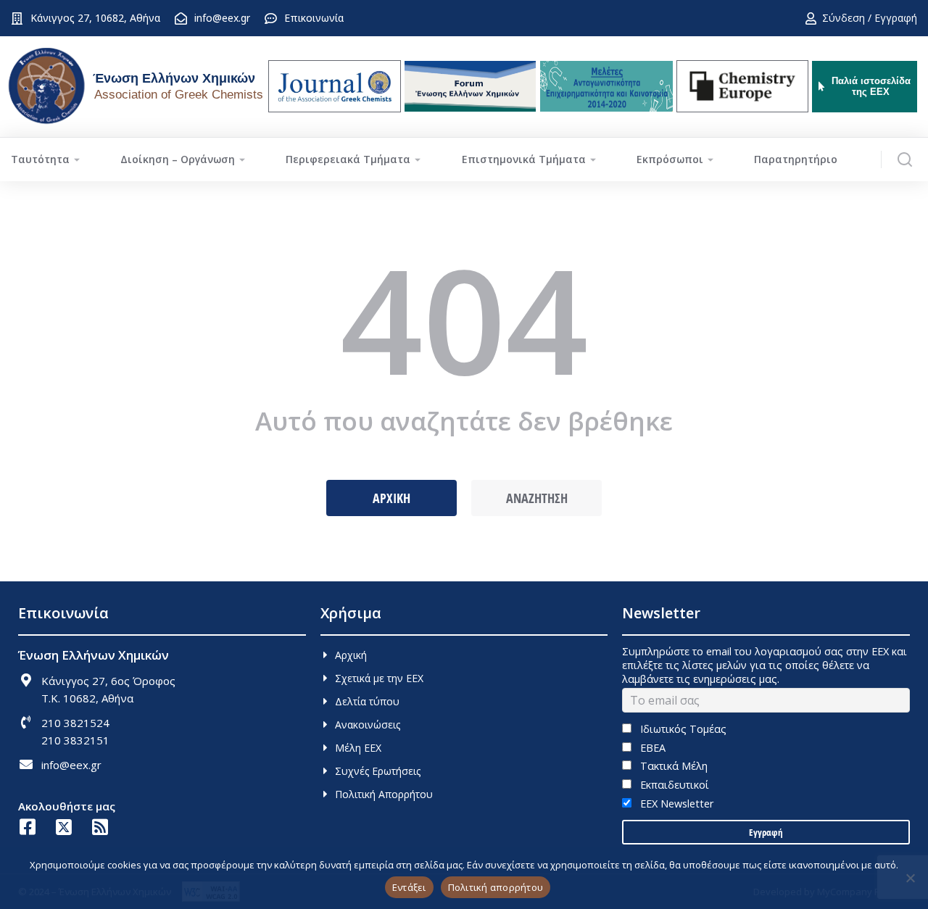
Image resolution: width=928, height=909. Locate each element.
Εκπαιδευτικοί (672, 785)
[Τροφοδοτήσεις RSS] (100, 827)
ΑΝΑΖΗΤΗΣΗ (537, 498)
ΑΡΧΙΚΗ (391, 498)
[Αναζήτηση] (905, 159)
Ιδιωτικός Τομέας (681, 729)
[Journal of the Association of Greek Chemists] (334, 86)
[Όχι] (910, 878)
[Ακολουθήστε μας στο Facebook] (27, 827)
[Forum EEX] (470, 86)
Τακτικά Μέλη (672, 766)
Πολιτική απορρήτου (496, 887)
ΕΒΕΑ (651, 748)
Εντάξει (409, 887)
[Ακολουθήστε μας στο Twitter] (63, 827)
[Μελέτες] (606, 86)
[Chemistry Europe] (742, 86)
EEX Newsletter (675, 803)
